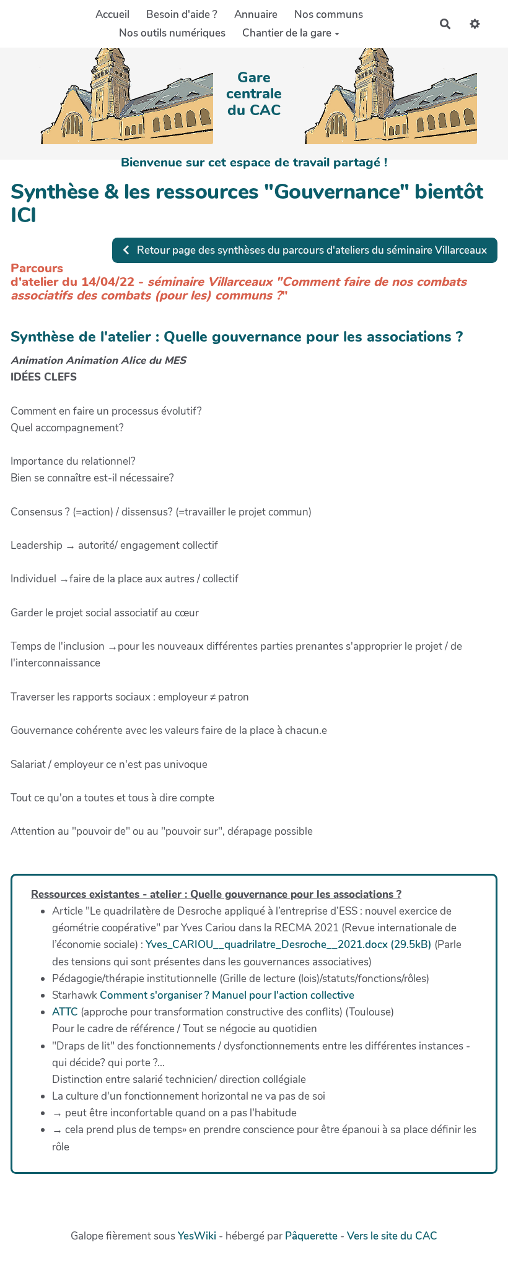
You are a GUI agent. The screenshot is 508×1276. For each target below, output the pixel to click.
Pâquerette (311, 1236)
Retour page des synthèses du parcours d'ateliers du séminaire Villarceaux (310, 250)
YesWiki (197, 1236)
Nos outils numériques (172, 33)
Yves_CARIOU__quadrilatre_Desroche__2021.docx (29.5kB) (289, 945)
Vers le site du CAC (392, 1236)
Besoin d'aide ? (181, 14)
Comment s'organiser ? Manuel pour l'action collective (227, 995)
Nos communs (328, 14)
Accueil (112, 14)
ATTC (65, 1012)
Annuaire (256, 14)
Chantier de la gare (286, 33)
